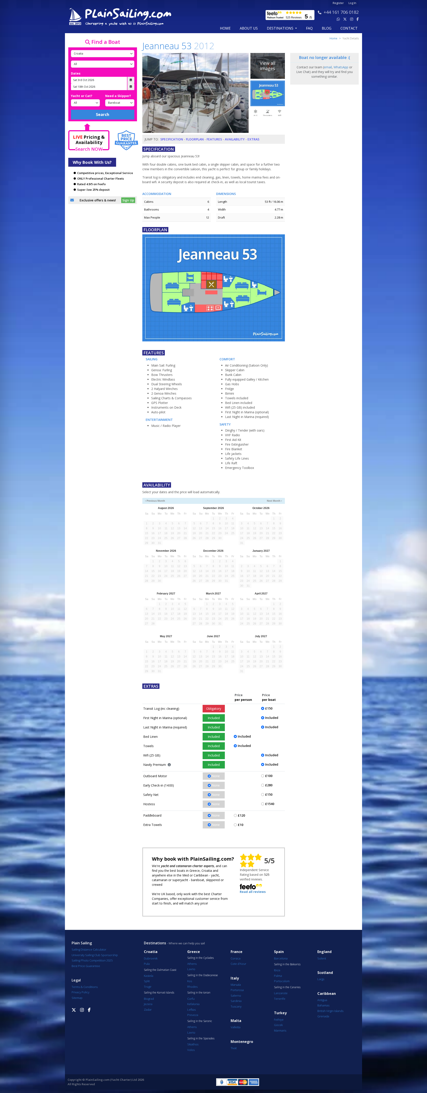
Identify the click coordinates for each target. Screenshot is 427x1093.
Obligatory (213, 708)
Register (338, 3)
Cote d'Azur (238, 964)
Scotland (325, 973)
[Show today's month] (210, 501)
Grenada (323, 1016)
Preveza (192, 1015)
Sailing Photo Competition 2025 (92, 960)
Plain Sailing (82, 943)
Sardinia (236, 1001)
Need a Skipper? (118, 96)
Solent (321, 958)
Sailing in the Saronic (199, 1021)
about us (249, 28)
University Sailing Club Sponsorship (95, 955)
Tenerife (279, 999)
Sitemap (77, 998)
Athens (192, 964)
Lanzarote (281, 993)
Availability (235, 139)
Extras (253, 139)
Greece (193, 952)
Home (225, 28)
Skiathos (192, 1044)
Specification (171, 139)
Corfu (191, 999)
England (324, 952)
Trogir (147, 987)
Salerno (236, 996)
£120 (241, 815)
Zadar (148, 1010)
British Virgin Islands (330, 1011)
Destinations (155, 943)
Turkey (280, 1013)
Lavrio (191, 969)
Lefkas (191, 1010)
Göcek (278, 1025)
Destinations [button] (280, 28)
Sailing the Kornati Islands (159, 992)
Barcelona (281, 958)
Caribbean (326, 994)
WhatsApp (341, 67)
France (236, 952)
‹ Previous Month (155, 500)
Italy (235, 978)
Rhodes (192, 987)
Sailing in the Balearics (287, 964)
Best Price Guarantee (86, 966)
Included (214, 718)
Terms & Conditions (85, 987)
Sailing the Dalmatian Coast (160, 969)
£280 (268, 785)
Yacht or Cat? (81, 96)
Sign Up (128, 200)
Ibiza (277, 970)
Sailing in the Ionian (198, 992)
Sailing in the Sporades (200, 1038)
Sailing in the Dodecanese (202, 975)
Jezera (148, 1004)
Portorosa (237, 990)
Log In (352, 3)
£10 (240, 825)
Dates (76, 73)
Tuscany (236, 1006)
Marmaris (280, 1030)
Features (214, 139)
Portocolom (282, 981)
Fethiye (279, 1020)
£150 (268, 708)
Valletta (235, 1027)
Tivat (234, 1048)
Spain (279, 952)
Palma (278, 976)
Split (147, 981)
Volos (191, 1050)
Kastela (148, 976)
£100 (268, 776)
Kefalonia (193, 1004)
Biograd (149, 999)
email (328, 67)
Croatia (150, 952)
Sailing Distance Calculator (89, 949)
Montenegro (242, 1042)
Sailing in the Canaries (287, 987)
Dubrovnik (150, 958)
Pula (147, 964)
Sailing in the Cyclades (200, 957)
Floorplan (195, 139)
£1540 (269, 804)
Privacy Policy (80, 992)
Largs (320, 979)
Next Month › (274, 500)
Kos (189, 981)
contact (349, 28)
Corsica (235, 958)
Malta (236, 1021)
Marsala (236, 985)
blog (326, 28)
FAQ (309, 28)
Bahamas (323, 1005)
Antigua (322, 1000)
